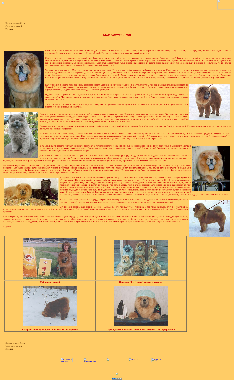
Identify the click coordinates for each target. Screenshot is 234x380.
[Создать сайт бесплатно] (117, 379)
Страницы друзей (13, 26)
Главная (9, 29)
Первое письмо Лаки (15, 23)
